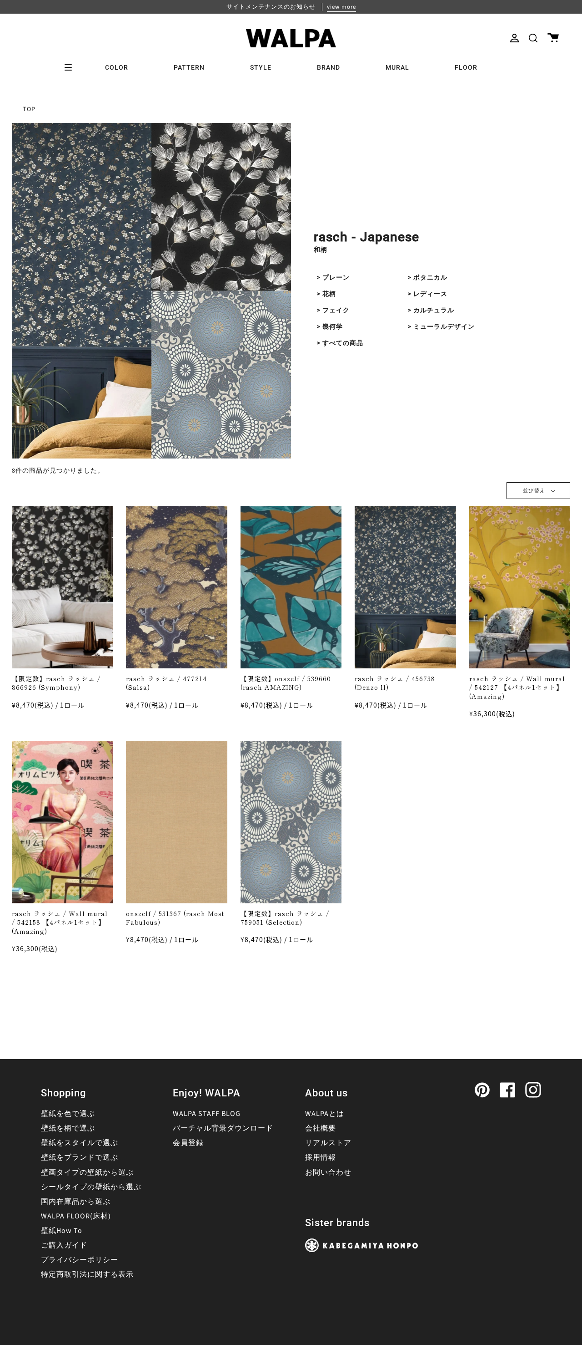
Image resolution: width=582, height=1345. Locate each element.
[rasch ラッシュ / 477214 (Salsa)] (176, 587)
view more (341, 7)
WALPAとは (324, 1114)
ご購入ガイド (64, 1245)
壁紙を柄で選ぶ (68, 1128)
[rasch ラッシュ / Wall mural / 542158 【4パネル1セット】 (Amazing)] (62, 822)
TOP (29, 109)
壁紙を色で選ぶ (68, 1114)
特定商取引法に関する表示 (87, 1274)
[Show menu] (71, 67)
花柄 (329, 294)
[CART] (553, 38)
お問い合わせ (328, 1172)
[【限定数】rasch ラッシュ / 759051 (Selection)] (291, 822)
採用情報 (320, 1157)
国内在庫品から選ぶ (75, 1202)
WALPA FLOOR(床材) (76, 1216)
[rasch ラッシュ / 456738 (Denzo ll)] (405, 587)
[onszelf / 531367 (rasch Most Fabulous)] (176, 822)
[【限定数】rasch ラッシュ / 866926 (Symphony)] (62, 587)
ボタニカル (430, 277)
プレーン (336, 277)
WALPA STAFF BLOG (207, 1114)
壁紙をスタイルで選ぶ (79, 1143)
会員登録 (188, 1143)
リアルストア (328, 1143)
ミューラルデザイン (444, 326)
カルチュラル (433, 310)
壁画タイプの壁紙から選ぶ (87, 1172)
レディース (430, 294)
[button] (533, 38)
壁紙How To (61, 1231)
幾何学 (332, 326)
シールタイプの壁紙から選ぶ (91, 1187)
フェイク (336, 310)
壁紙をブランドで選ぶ (79, 1157)
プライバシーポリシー (79, 1260)
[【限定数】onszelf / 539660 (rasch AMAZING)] (291, 587)
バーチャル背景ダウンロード (223, 1128)
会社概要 (320, 1128)
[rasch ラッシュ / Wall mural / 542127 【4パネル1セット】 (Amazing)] (520, 587)
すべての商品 (342, 343)
